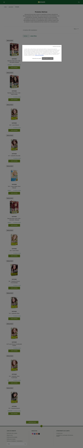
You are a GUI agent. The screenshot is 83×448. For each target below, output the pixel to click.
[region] (42, 53)
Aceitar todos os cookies (48, 58)
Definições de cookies (36, 58)
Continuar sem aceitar (57, 46)
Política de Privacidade (39, 55)
